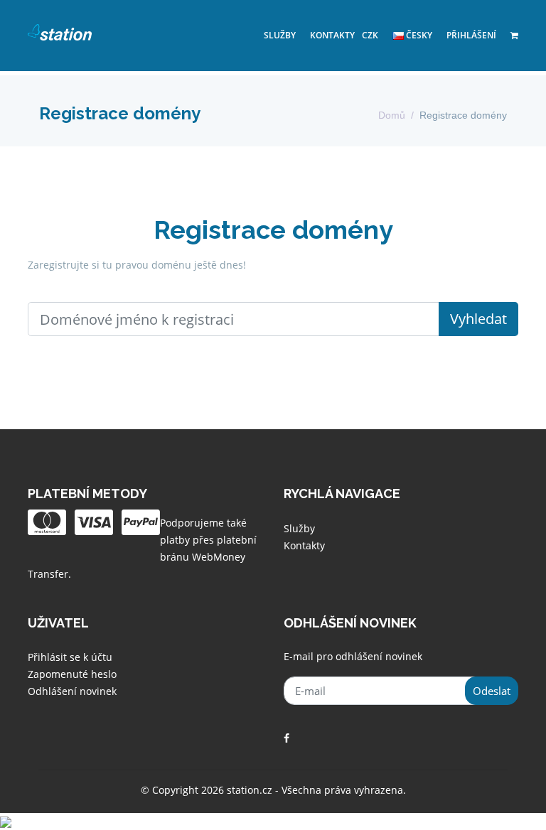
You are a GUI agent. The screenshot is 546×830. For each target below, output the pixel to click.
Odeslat (491, 691)
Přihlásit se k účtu (70, 657)
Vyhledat (478, 318)
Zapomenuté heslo (72, 674)
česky (418, 35)
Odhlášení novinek (72, 691)
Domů (391, 115)
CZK (370, 35)
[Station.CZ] (60, 31)
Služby (280, 35)
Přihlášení (471, 35)
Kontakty (332, 35)
